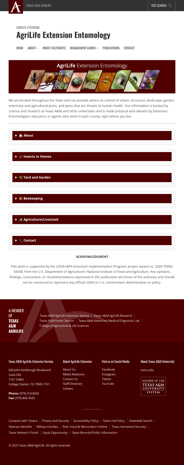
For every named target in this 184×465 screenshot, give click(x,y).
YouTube (108, 384)
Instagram (109, 374)
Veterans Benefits (20, 427)
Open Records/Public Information (94, 433)
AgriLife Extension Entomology (63, 34)
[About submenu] (37, 48)
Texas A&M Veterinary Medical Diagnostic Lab (108, 320)
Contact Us (70, 379)
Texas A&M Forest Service (57, 320)
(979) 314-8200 (29, 393)
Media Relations (73, 374)
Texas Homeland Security (129, 427)
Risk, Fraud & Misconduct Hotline (85, 427)
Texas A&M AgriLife (38, 5)
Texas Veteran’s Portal (23, 433)
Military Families (47, 427)
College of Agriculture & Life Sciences (64, 326)
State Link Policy (114, 421)
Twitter (106, 379)
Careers (68, 388)
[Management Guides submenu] (97, 48)
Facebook (108, 369)
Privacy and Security (55, 421)
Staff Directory (72, 384)
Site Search (158, 5)
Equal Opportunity (55, 433)
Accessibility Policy (85, 421)
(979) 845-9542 (25, 398)
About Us (69, 369)
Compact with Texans (23, 421)
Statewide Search (140, 421)
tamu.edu (147, 370)
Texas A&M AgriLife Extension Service (64, 315)
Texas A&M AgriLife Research (113, 315)
